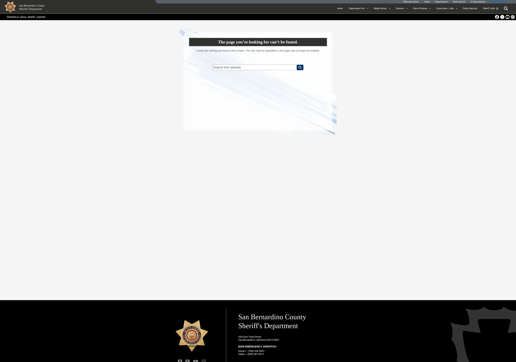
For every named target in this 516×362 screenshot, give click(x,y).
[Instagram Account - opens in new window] (512, 17)
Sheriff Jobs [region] (489, 8)
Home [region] (340, 8)
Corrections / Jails (445, 8)
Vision (426, 2)
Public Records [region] (470, 8)
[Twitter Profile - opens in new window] (502, 17)
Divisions (400, 8)
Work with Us (459, 2)
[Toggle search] (506, 8)
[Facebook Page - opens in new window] (497, 17)
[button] (300, 67)
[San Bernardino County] (192, 336)
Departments (441, 2)
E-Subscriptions (478, 2)
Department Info (357, 8)
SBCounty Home (411, 2)
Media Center (380, 8)
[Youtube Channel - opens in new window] (507, 17)
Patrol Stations (420, 8)
